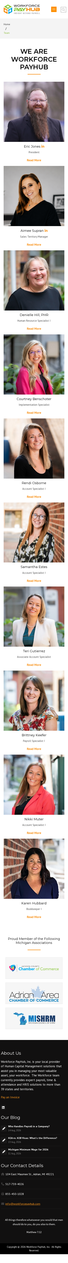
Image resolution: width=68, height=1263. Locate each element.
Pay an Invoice (10, 1097)
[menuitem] (3, 1107)
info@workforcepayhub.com (22, 1204)
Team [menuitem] (7, 32)
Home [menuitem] (7, 24)
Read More (34, 160)
